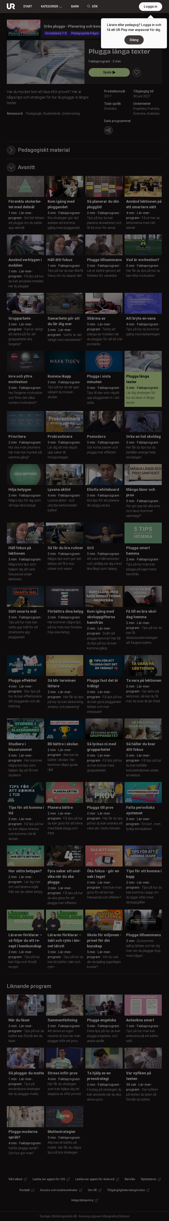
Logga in (150, 6)
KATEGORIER (49, 6)
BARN (75, 6)
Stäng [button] (134, 40)
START (27, 6)
